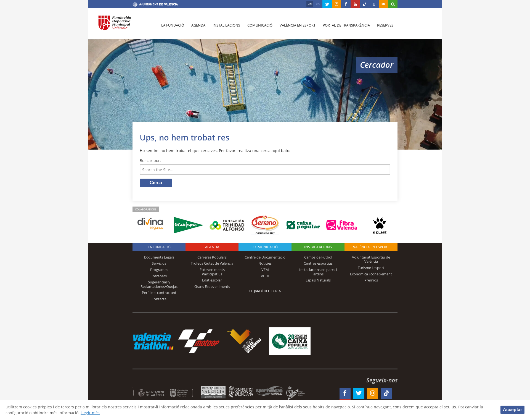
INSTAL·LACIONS (318, 246)
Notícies (265, 263)
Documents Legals (159, 257)
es (318, 4)
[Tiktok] (364, 4)
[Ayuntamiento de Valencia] (155, 5)
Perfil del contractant (159, 292)
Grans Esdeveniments (212, 286)
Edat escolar (212, 280)
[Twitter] (327, 4)
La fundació (172, 25)
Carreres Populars (212, 257)
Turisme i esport (371, 267)
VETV (265, 275)
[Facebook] (346, 4)
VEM (265, 269)
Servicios (159, 263)
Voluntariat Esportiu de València (371, 259)
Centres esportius (318, 263)
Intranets (159, 275)
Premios (371, 280)
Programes (159, 269)
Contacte (159, 298)
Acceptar (512, 409)
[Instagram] (336, 4)
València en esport (298, 25)
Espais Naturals (318, 280)
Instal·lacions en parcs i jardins (318, 271)
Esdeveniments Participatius (212, 271)
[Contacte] (383, 4)
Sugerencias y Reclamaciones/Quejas (159, 284)
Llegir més (90, 412)
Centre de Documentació (265, 257)
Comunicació (259, 25)
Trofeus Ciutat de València (212, 263)
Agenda (198, 25)
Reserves (385, 25)
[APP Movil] (374, 4)
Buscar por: (150, 160)
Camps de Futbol (318, 257)
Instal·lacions (226, 25)
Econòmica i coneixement (371, 274)
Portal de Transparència (346, 25)
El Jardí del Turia (265, 290)
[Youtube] (355, 4)
